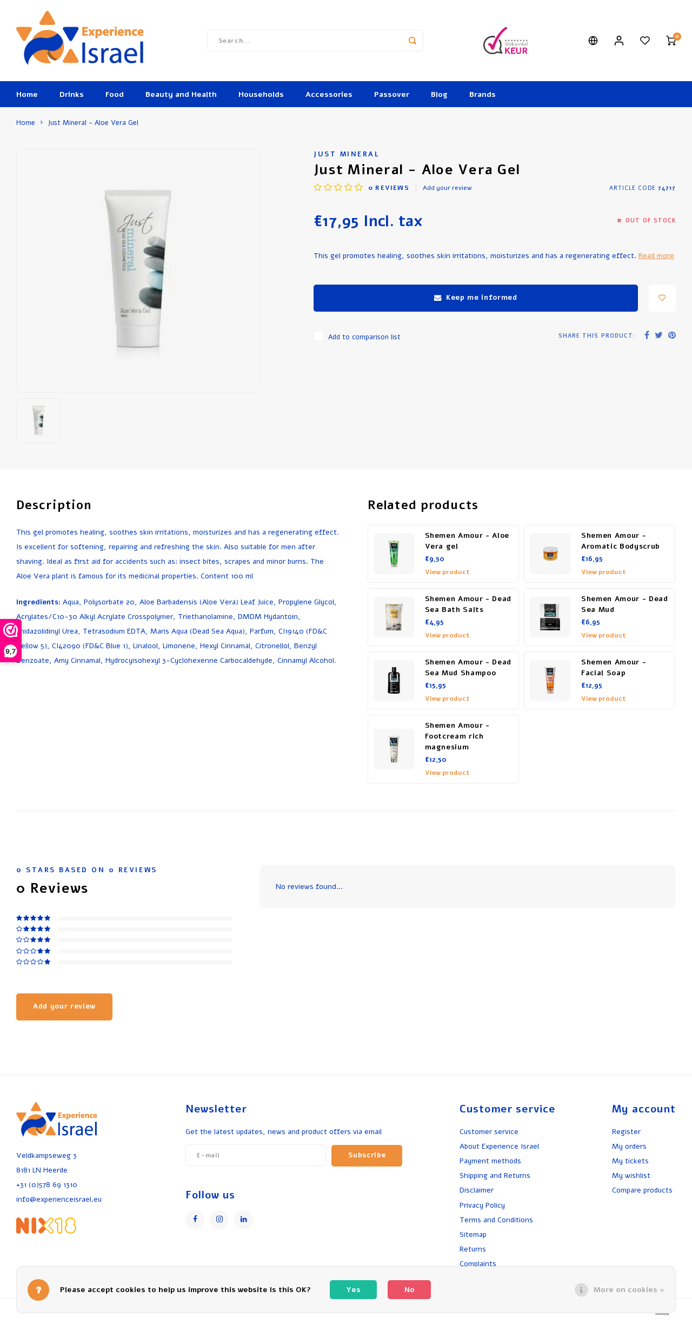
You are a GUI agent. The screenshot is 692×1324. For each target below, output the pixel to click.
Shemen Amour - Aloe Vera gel (467, 541)
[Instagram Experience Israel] (219, 1219)
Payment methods (490, 1161)
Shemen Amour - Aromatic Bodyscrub (620, 541)
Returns (473, 1249)
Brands (482, 94)
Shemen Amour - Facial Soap (613, 667)
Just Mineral (347, 154)
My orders (629, 1146)
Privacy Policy (482, 1205)
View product (447, 572)
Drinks (71, 94)
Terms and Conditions (496, 1220)
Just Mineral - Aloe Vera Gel (93, 122)
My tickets (630, 1161)
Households (261, 94)
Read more (656, 256)
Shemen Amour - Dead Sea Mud (624, 604)
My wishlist (631, 1175)
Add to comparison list (364, 336)
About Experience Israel (499, 1146)
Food (114, 94)
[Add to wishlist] (662, 298)
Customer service (489, 1132)
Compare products (642, 1190)
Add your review (447, 187)
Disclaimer (477, 1190)
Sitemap (473, 1234)
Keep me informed (481, 297)
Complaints (478, 1264)
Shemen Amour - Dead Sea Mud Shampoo (468, 667)
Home (27, 94)
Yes (353, 1290)
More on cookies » (629, 1290)
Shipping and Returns (495, 1175)
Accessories (328, 94)
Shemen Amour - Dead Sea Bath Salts (468, 604)
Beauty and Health (181, 94)
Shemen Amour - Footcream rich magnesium (457, 736)
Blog (439, 94)
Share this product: (596, 336)
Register (626, 1132)
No (409, 1290)
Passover (391, 94)
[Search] (412, 40)
